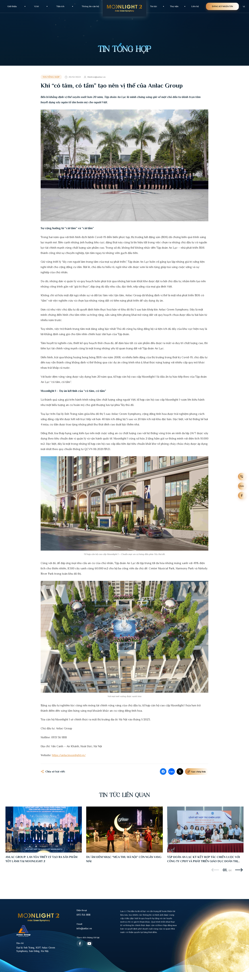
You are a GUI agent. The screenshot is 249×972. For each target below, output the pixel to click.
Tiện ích (60, 6)
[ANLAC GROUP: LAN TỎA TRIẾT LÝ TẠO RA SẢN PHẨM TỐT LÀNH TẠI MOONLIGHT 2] (43, 830)
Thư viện (174, 6)
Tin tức (153, 6)
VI (244, 6)
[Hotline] (241, 476)
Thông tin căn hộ (90, 6)
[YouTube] (89, 943)
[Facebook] (163, 771)
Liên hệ (195, 6)
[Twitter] (180, 771)
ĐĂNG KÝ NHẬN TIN (222, 6)
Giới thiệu (12, 6)
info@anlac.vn (84, 928)
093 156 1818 (83, 914)
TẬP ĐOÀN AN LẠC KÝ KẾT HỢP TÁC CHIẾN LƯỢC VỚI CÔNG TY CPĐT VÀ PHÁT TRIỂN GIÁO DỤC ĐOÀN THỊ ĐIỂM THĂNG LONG (203, 861)
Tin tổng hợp (51, 77)
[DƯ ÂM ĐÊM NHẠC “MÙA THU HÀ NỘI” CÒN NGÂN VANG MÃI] (124, 830)
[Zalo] (241, 486)
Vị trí (36, 6)
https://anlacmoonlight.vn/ (69, 755)
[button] (215, 869)
